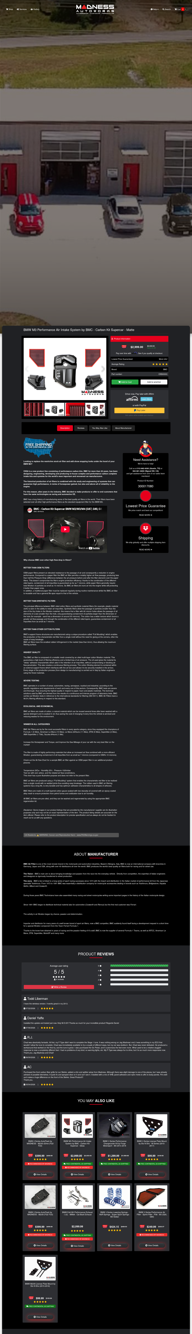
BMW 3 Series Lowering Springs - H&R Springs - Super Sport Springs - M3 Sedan (114, 1214)
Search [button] (167, 9)
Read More (145, 515)
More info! (163, 359)
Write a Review (60, 987)
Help (155, 9)
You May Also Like (99, 428)
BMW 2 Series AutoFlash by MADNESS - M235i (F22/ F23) (40, 1213)
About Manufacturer (123, 428)
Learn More (146, 399)
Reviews (80, 428)
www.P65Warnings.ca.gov (87, 835)
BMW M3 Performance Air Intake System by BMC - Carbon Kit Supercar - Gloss (77, 1143)
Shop (10, 9)
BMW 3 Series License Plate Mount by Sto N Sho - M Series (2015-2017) (152, 1143)
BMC (165, 369)
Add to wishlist (154, 381)
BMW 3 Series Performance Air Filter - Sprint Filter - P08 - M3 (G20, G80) (152, 1214)
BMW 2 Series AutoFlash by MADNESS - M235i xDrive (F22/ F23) (40, 1143)
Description (65, 428)
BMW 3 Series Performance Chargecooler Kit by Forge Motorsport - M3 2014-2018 (114, 1143)
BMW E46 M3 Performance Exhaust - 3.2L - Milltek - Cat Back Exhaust (77, 1213)
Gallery (36, 9)
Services (23, 9)
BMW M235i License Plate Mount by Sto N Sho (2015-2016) (40, 1284)
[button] (103, 369)
